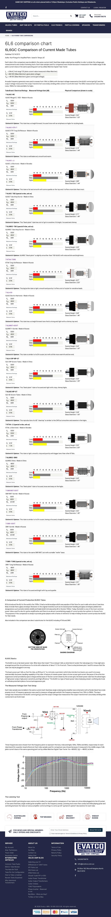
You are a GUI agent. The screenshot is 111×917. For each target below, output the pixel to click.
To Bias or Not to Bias (35, 897)
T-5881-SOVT (10, 523)
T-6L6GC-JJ (10, 160)
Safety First (32, 855)
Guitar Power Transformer (37, 878)
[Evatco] (16, 16)
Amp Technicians (11, 850)
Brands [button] (9, 30)
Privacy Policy (83, 833)
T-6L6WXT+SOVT (12, 325)
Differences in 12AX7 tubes (37, 865)
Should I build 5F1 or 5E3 (37, 875)
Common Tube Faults (12, 864)
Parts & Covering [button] (72, 25)
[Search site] (71, 15)
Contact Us (32, 853)
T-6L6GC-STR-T (11, 127)
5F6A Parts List (33, 873)
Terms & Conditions (71, 833)
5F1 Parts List (33, 867)
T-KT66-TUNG (11, 259)
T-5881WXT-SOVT (12, 490)
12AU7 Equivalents (34, 886)
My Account (9, 847)
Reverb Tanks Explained (13, 878)
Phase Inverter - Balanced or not (37, 890)
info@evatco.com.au (86, 864)
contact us (85, 7)
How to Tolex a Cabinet (13, 875)
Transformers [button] (99, 25)
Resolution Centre (11, 855)
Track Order (9, 853)
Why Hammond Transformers (10, 881)
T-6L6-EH (9, 292)
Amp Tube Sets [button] (26, 25)
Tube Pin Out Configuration (14, 872)
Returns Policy (56, 853)
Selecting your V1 (34, 862)
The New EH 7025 (11, 869)
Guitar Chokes (33, 884)
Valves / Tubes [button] (11, 25)
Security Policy (56, 855)
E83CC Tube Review (12, 867)
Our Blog (31, 850)
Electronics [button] (56, 25)
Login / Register (100, 7)
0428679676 (100, 16)
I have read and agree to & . (69, 833)
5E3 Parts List (33, 870)
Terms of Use (56, 847)
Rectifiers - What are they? (37, 894)
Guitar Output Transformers (38, 881)
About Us (31, 847)
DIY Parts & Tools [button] (41, 25)
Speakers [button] (86, 25)
